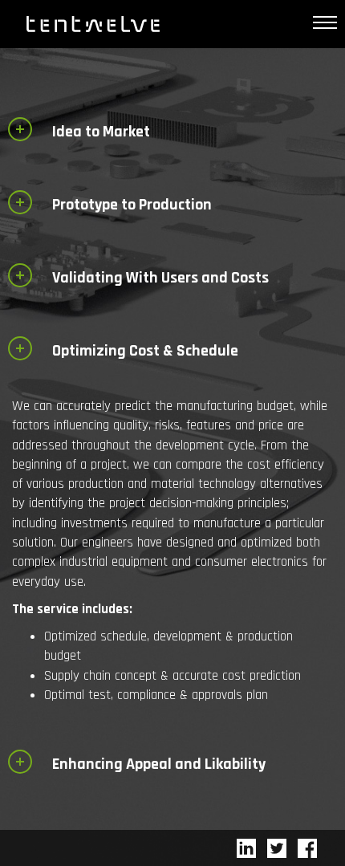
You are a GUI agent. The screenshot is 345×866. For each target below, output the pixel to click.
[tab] (172, 130)
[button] (97, 128)
